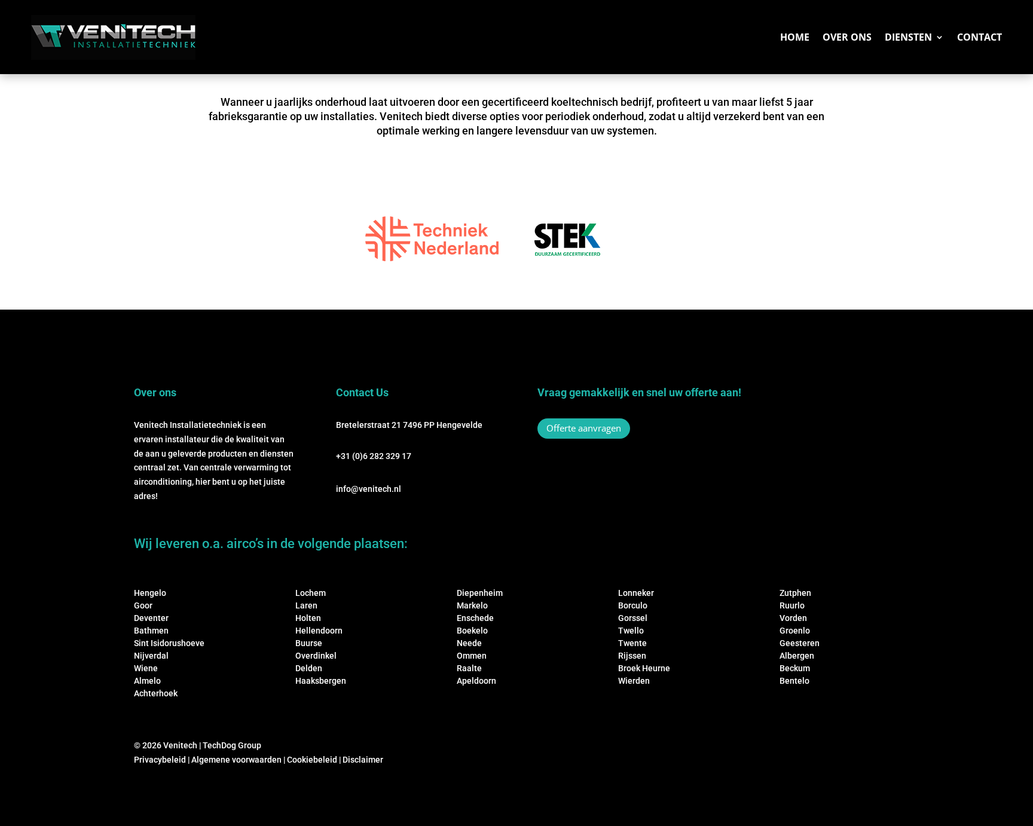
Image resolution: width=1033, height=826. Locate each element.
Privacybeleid (160, 759)
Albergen (797, 655)
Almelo (147, 681)
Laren (306, 605)
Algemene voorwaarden (236, 759)
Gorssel (632, 618)
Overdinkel (316, 655)
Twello (631, 630)
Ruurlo (792, 605)
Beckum (795, 668)
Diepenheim (480, 593)
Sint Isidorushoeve (169, 643)
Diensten (908, 37)
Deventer (151, 618)
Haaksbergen (320, 681)
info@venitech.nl (368, 489)
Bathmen (151, 630)
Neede (469, 643)
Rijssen (632, 655)
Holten (308, 618)
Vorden (793, 618)
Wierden (634, 681)
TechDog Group (232, 745)
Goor (143, 605)
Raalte (469, 668)
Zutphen (795, 593)
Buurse (308, 643)
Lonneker (636, 593)
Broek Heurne (644, 668)
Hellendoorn (319, 630)
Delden (308, 668)
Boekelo (472, 630)
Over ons (847, 37)
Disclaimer (363, 759)
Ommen (472, 655)
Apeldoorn (476, 681)
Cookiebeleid (312, 759)
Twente (632, 643)
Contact (979, 37)
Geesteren (800, 643)
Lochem (310, 593)
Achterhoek (156, 693)
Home (794, 37)
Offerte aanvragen (583, 428)
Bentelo (794, 681)
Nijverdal (151, 655)
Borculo (632, 605)
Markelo (472, 605)
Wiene (146, 668)
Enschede (475, 618)
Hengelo (150, 593)
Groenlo (795, 630)
